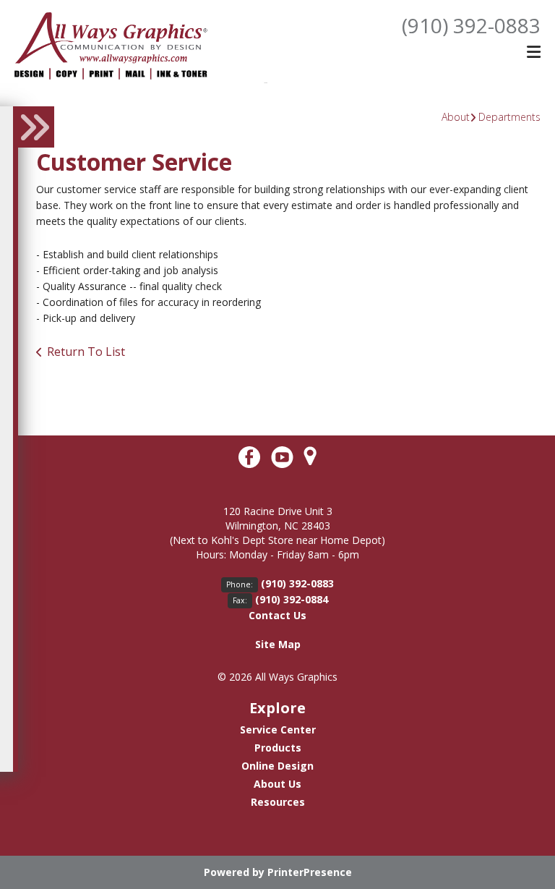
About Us (277, 784)
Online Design (277, 766)
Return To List (86, 352)
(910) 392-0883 (471, 25)
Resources (278, 802)
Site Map (278, 644)
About (456, 117)
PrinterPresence (309, 872)
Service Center (278, 729)
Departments (509, 117)
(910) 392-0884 (291, 599)
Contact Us (277, 615)
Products (277, 747)
